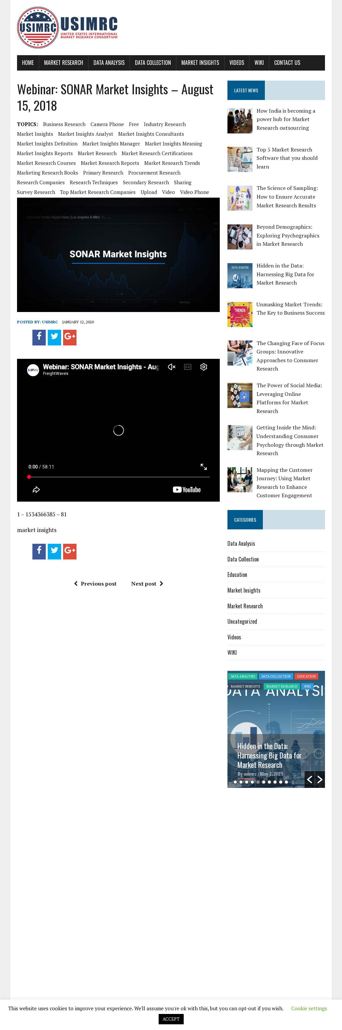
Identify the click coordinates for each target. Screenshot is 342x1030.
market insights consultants (151, 133)
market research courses (46, 163)
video (168, 192)
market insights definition (47, 143)
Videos (236, 63)
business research (64, 124)
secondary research (146, 182)
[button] (310, 779)
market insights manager (111, 143)
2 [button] (241, 782)
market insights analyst (85, 133)
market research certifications (157, 153)
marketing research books (47, 172)
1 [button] (235, 782)
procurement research (154, 172)
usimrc (50, 321)
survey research (36, 192)
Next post (143, 583)
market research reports (110, 163)
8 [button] (275, 782)
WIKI (259, 63)
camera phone (107, 124)
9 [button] (281, 782)
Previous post (99, 583)
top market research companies (98, 192)
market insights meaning (173, 143)
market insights (35, 133)
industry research (165, 124)
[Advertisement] (283, 845)
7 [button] (269, 782)
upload (149, 192)
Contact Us (287, 63)
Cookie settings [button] (309, 1008)
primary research (103, 172)
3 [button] (246, 782)
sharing (182, 182)
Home (28, 63)
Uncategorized (242, 621)
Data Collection (153, 63)
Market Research (63, 63)
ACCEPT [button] (171, 1019)
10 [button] (286, 782)
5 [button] (258, 782)
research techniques (94, 182)
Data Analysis (109, 63)
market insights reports (45, 153)
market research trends (172, 163)
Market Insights (200, 63)
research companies (41, 182)
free (134, 124)
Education (237, 575)
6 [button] (264, 782)
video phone (194, 192)
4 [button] (252, 782)
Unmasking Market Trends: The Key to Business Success (275, 750)
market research (97, 153)
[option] (276, 729)
